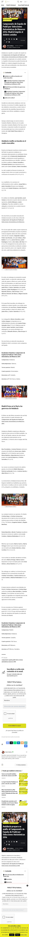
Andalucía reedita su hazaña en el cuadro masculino (12, 77)
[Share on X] (9, 39)
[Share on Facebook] (7, 39)
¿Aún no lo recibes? (10, 97)
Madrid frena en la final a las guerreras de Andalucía (14, 87)
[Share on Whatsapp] (12, 39)
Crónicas (22, 788)
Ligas (21, 780)
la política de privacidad (17, 731)
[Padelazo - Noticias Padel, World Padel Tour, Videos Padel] (7, 1)
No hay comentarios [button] (22, 764)
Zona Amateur (7, 20)
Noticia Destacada (23, 774)
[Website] (26, 752)
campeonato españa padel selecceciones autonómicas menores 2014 (12, 660)
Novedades (9, 879)
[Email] (17, 39)
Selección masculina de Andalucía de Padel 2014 (13, 875)
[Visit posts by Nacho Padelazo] (3, 752)
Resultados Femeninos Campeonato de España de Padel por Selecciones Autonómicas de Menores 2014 (14, 82)
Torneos (22, 802)
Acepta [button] (11, 934)
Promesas (14, 18)
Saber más (23, 934)
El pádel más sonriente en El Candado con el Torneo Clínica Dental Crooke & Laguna (10, 802)
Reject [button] (17, 934)
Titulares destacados (23, 782)
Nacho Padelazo (10, 45)
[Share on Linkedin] (14, 39)
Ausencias (9, 882)
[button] (3, 1)
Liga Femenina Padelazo (22, 777)
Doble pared (7, 18)
